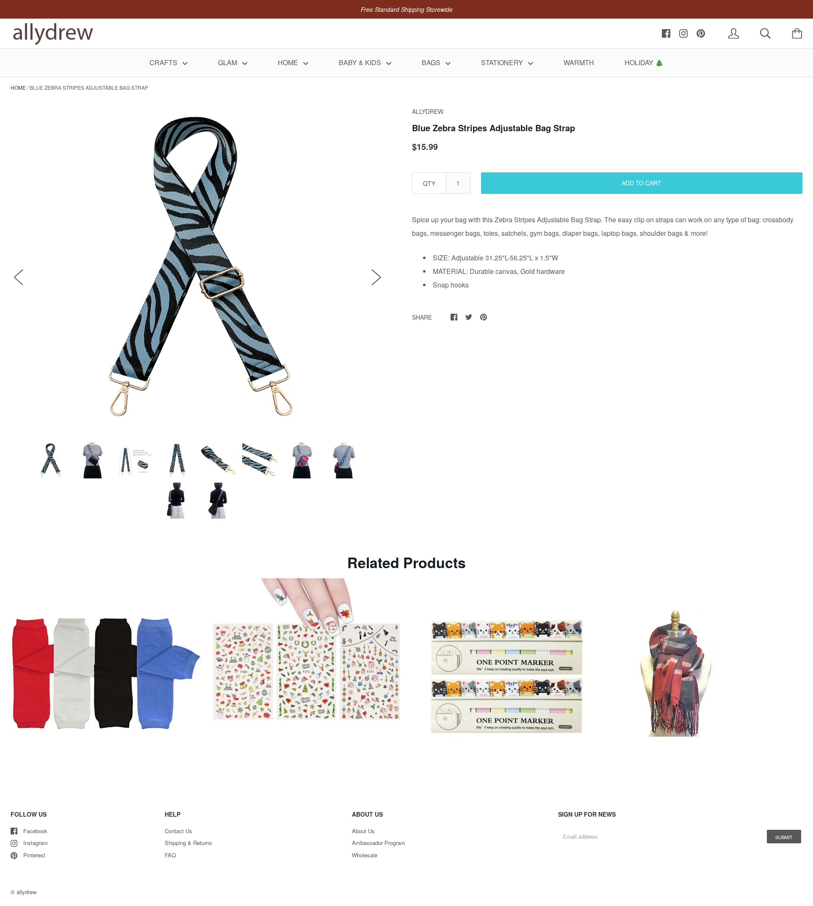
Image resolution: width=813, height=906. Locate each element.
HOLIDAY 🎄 (644, 62)
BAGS (432, 62)
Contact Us (178, 831)
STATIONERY (503, 62)
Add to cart (641, 183)
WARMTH (579, 62)
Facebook (35, 831)
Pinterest (34, 855)
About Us (363, 831)
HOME (289, 62)
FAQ (170, 855)
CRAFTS (164, 62)
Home (18, 87)
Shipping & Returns (188, 843)
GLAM (228, 62)
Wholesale (364, 855)
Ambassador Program (378, 843)
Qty (429, 183)
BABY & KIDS (361, 62)
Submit (784, 837)
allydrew (26, 892)
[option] (197, 268)
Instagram (35, 843)
